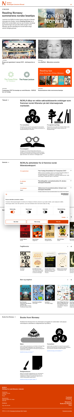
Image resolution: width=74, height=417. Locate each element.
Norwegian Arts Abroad (15, 411)
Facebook (69, 397)
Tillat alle (58, 221)
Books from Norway (8, 317)
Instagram (69, 399)
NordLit (25, 411)
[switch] (29, 212)
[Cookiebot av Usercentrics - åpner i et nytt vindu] (62, 194)
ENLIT (22, 411)
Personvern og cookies (67, 411)
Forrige (68, 246)
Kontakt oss (4, 403)
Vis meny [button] (71, 4)
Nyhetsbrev (68, 402)
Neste (71, 217)
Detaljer (64, 217)
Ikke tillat (16, 221)
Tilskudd (4, 100)
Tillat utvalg (37, 221)
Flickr (70, 405)
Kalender (4, 162)
